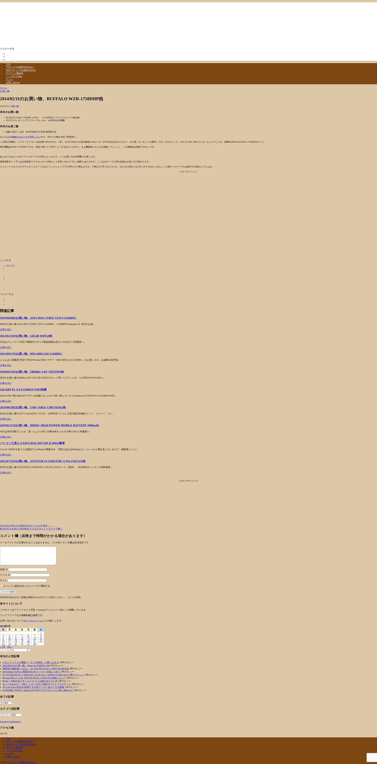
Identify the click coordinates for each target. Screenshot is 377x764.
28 (34, 644)
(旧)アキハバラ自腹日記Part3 (21, 70)
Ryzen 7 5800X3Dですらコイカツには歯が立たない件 (30, 681)
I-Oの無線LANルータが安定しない (24, 137)
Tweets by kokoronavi (10, 721)
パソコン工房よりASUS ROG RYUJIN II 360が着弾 (32, 443)
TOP (8, 64)
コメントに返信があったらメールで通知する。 (27, 586)
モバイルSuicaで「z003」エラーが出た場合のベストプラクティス (36, 684)
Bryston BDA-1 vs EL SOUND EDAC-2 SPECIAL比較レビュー (34, 678)
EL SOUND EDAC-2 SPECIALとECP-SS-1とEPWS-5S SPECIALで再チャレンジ (43, 675)
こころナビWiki (14, 76)
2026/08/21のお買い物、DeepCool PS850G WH (26, 665)
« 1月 (2, 647)
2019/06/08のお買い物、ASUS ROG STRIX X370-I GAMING (38, 317)
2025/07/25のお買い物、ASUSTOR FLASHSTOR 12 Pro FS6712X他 (42, 461)
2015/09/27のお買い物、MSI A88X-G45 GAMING (31, 353)
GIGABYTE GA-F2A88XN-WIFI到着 (23, 389)
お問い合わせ (13, 82)
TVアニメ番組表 (14, 73)
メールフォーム (34, 620)
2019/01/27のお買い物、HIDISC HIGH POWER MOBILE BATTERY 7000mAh (49, 425)
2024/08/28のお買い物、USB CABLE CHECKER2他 (33, 407)
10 (9, 638)
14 (34, 638)
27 (28, 644)
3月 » (9, 647)
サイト (3, 580)
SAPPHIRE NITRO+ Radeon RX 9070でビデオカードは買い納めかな (37, 690)
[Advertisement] (188, 193)
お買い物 (14, 106)
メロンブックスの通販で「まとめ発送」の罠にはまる (30, 662)
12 (22, 638)
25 (16, 644)
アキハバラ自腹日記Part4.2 (20, 67)
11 (16, 638)
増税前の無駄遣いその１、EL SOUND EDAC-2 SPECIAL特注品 (35, 668)
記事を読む (6, 329)
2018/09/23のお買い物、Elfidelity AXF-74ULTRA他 (32, 371)
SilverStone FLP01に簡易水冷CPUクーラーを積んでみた (31, 671)
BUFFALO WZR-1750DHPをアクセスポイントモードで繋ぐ (31, 529)
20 (28, 641)
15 (41, 638)
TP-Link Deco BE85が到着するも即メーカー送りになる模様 (33, 687)
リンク (9, 79)
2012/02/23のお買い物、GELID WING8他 (26, 335)
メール (5, 575)
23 (3, 644)
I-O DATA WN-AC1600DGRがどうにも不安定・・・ (27, 525)
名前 (4, 569)
